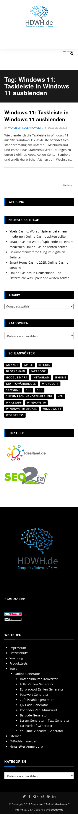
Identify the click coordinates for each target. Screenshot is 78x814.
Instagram (41, 377)
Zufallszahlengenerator (37, 700)
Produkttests (19, 663)
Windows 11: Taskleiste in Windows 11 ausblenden (36, 116)
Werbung (16, 658)
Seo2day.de (56, 809)
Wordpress (15, 415)
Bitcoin (44, 365)
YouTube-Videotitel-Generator (41, 731)
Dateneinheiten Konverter (39, 679)
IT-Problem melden (23, 741)
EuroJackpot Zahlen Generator (41, 689)
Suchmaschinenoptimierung (29, 396)
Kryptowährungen (21, 384)
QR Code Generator (34, 705)
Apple (28, 365)
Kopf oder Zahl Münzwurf (38, 710)
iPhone (60, 377)
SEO (29, 390)
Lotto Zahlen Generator (37, 684)
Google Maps (16, 377)
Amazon (12, 365)
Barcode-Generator (34, 715)
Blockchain (15, 371)
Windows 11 (51, 409)
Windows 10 (36, 402)
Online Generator (27, 674)
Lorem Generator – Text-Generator (45, 720)
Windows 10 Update (21, 409)
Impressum (18, 648)
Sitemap (15, 736)
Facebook (38, 371)
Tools (13, 669)
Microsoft (50, 384)
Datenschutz (19, 653)
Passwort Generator (34, 694)
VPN (60, 396)
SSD (40, 390)
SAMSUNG (13, 390)
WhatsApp (14, 402)
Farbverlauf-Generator (36, 726)
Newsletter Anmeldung (26, 746)
